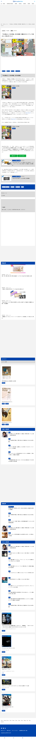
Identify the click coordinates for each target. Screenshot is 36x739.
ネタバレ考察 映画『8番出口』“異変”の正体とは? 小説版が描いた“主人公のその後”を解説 (21, 441)
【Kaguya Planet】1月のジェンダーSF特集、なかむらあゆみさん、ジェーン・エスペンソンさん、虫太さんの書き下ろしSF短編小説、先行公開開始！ (23, 164)
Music (33, 3)
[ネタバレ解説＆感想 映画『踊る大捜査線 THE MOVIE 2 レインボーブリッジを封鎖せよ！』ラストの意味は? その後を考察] (5, 599)
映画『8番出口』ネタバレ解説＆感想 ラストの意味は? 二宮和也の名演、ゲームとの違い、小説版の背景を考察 (21, 434)
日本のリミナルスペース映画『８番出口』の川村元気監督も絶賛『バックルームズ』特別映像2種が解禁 (21, 522)
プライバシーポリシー (15, 730)
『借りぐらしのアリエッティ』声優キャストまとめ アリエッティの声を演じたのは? (21, 572)
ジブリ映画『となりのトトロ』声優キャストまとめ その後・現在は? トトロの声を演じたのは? (21, 554)
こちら (15, 172)
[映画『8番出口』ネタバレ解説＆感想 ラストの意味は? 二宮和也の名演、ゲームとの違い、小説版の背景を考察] (5, 434)
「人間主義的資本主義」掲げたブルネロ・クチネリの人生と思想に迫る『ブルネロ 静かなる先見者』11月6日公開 (21, 461)
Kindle (3, 403)
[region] (18, 13)
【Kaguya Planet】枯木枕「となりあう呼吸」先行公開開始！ (21, 178)
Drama (24, 3)
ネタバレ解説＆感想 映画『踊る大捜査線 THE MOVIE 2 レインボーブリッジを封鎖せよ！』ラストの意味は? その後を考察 (20, 600)
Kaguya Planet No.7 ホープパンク (7, 422)
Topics (30, 720)
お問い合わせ (23, 209)
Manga (25, 720)
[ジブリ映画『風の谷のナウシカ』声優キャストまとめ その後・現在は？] (5, 580)
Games (29, 3)
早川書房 (3, 195)
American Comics (10, 3)
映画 (9, 513)
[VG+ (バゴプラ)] (18, 1)
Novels (20, 3)
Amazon (14, 128)
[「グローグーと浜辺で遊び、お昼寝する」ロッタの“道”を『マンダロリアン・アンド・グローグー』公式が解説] (5, 447)
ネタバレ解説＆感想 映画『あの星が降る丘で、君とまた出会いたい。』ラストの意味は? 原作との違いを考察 (21, 593)
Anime (16, 3)
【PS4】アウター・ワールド (6, 669)
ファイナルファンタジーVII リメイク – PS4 (8, 648)
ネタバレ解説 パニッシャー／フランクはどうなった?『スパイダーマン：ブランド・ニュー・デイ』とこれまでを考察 (21, 586)
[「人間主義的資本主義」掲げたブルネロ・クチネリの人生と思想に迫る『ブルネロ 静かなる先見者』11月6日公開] (5, 460)
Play (27, 720)
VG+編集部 (7, 30)
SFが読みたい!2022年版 (15, 126)
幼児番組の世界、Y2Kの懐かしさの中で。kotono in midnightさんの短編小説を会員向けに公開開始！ (21, 509)
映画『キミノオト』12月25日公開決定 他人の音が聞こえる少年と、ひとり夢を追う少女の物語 (21, 535)
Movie (4, 3)
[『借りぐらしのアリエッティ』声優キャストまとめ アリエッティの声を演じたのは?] (5, 573)
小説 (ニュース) (8, 274)
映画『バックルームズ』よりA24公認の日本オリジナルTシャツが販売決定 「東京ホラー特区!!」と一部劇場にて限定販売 (21, 454)
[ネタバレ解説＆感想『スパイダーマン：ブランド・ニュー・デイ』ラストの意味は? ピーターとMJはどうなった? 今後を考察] (5, 560)
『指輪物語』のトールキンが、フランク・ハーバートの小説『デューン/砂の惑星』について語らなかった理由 (18, 317)
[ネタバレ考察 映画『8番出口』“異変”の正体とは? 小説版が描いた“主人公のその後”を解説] (5, 441)
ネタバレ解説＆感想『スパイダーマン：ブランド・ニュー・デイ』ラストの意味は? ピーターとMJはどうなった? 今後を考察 (21, 560)
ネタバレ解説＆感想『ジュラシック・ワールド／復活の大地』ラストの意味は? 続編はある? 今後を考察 (21, 567)
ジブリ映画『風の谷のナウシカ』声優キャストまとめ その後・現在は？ (19, 579)
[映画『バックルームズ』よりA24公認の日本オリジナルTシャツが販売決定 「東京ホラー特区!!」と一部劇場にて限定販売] (5, 454)
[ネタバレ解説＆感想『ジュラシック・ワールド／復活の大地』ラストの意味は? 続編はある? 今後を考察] (5, 567)
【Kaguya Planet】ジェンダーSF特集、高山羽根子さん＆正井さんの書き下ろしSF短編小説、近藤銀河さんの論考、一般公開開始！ (18, 303)
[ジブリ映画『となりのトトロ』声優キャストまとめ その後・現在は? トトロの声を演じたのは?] (5, 554)
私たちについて (3, 730)
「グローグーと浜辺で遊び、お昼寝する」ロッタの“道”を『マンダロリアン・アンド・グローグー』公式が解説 (21, 448)
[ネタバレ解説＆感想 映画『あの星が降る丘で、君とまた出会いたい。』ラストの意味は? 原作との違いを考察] (5, 593)
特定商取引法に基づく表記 (23, 730)
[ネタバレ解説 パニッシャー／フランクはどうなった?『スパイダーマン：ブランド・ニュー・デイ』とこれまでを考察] (5, 586)
